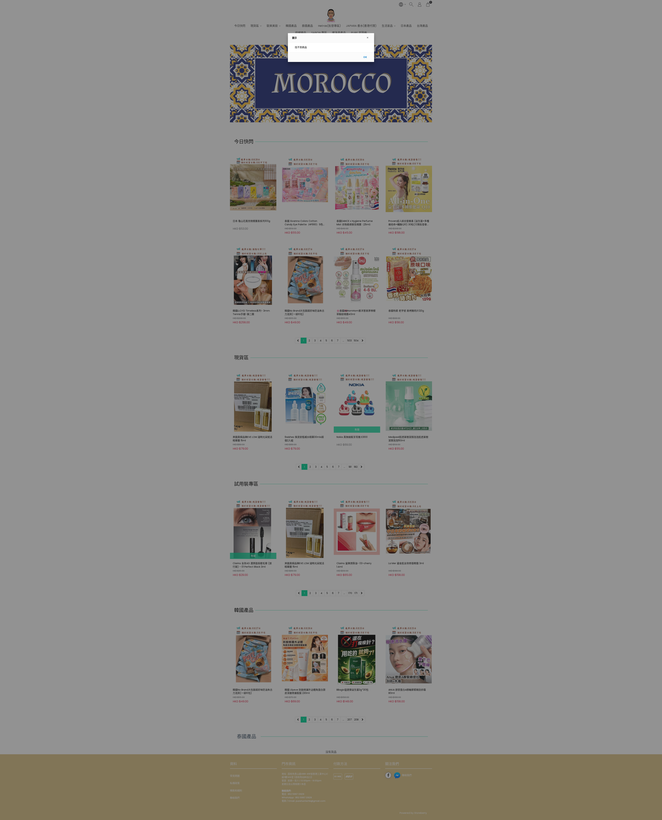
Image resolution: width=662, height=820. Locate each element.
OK (365, 57)
